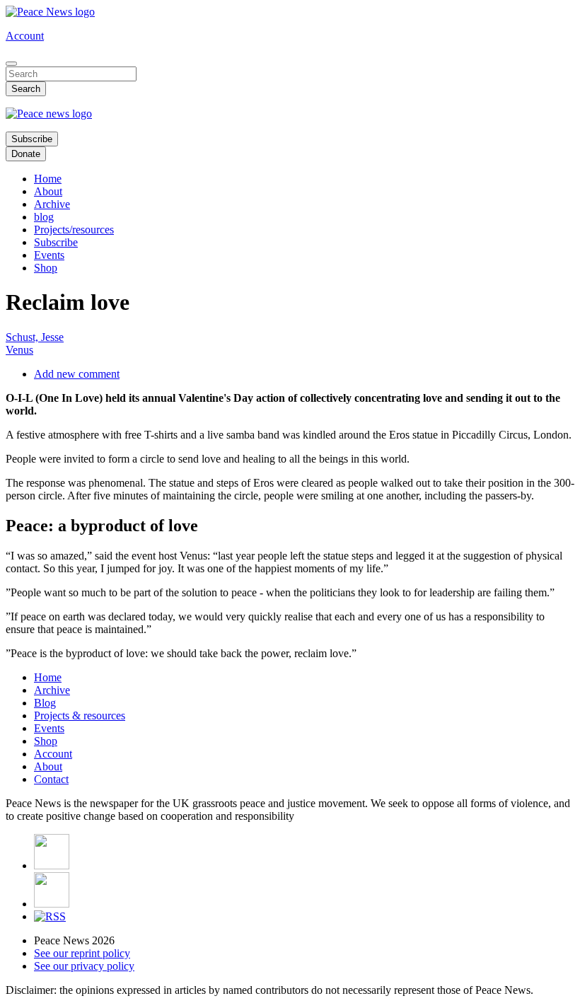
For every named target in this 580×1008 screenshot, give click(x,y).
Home (48, 179)
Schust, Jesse (35, 337)
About (48, 191)
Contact (51, 779)
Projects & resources (79, 715)
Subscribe (31, 139)
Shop (45, 268)
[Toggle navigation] (11, 64)
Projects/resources (74, 230)
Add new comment (77, 374)
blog (44, 217)
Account (25, 36)
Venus (19, 350)
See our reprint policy (82, 953)
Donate (25, 154)
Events (49, 255)
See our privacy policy (84, 966)
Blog (45, 703)
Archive (52, 204)
